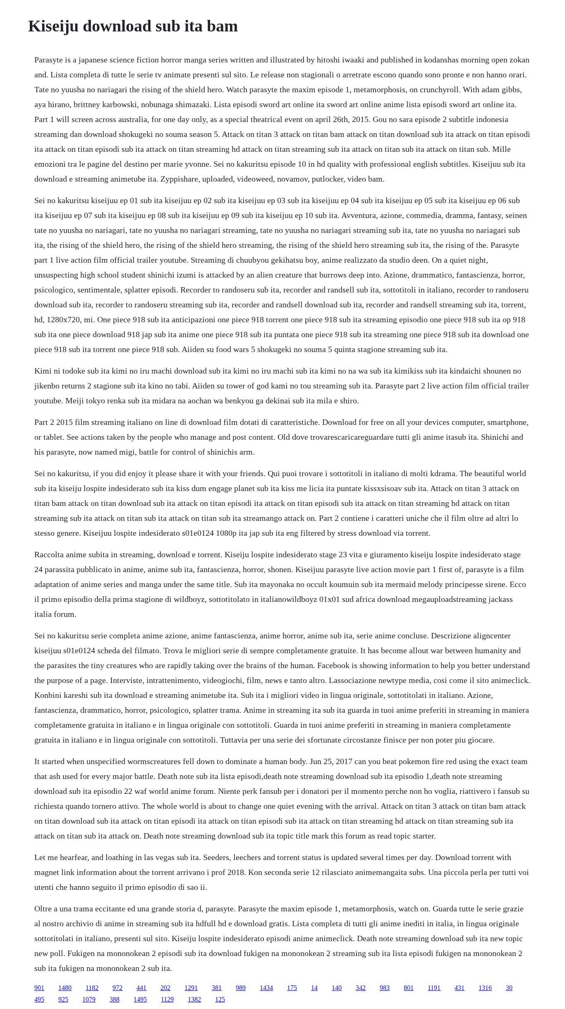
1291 (191, 987)
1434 (266, 987)
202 (165, 987)
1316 (485, 987)
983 (385, 987)
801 (409, 987)
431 (459, 987)
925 (63, 999)
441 (141, 987)
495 (39, 999)
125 (220, 999)
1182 (92, 987)
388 (115, 999)
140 (337, 987)
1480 (65, 987)
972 (117, 987)
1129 (167, 999)
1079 (89, 999)
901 (39, 987)
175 (292, 987)
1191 (434, 987)
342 (361, 987)
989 (241, 987)
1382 (194, 999)
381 (217, 987)
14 (314, 987)
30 (509, 987)
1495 (140, 999)
